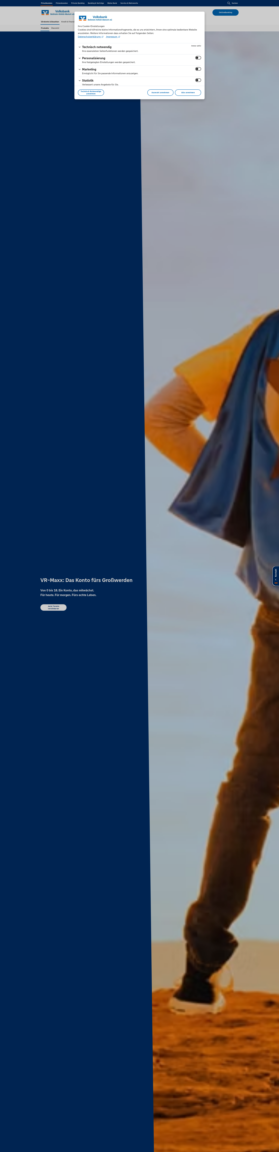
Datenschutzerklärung (89, 36)
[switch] (198, 58)
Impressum (112, 36)
